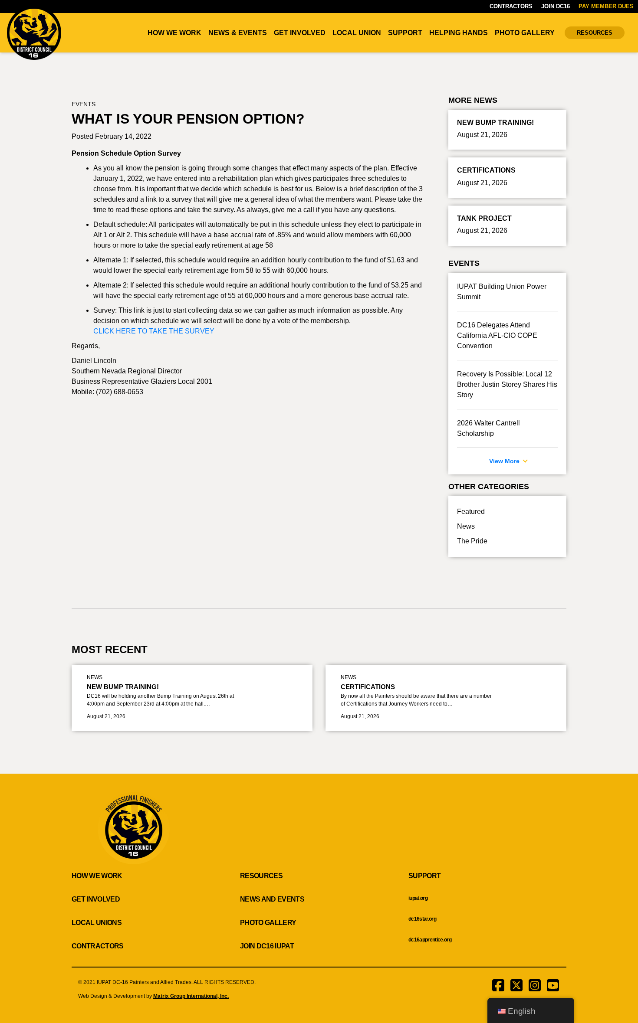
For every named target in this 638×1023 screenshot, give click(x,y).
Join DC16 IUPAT (267, 946)
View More (505, 461)
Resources (594, 32)
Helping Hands (458, 32)
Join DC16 (555, 6)
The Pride (472, 541)
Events (83, 104)
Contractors (511, 6)
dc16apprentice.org (429, 940)
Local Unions (97, 922)
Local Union (356, 32)
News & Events (237, 32)
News (466, 526)
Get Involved (300, 32)
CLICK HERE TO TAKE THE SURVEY (153, 331)
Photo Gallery (525, 32)
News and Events (272, 899)
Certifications (368, 686)
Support (405, 32)
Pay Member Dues (606, 6)
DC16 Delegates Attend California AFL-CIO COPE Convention (497, 335)
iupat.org (418, 898)
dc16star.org (422, 919)
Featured (471, 511)
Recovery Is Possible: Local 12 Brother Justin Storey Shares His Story (507, 384)
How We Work (174, 32)
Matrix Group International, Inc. (191, 996)
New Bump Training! (123, 686)
